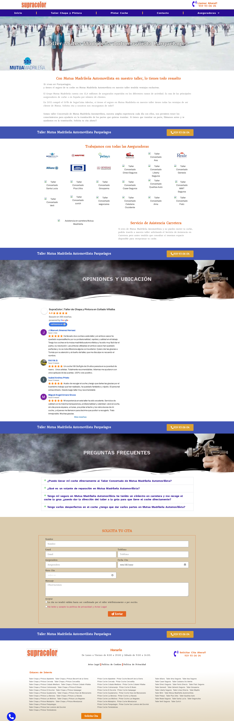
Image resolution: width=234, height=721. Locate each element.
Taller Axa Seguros (189, 679)
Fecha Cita (123, 560)
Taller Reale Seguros (163, 699)
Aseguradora (51, 560)
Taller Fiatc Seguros (196, 684)
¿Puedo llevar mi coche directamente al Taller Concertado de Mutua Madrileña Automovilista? (109, 481)
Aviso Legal (94, 664)
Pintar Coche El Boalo (127, 687)
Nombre (49, 539)
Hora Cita (50, 570)
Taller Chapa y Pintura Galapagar (68, 690)
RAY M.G (53, 360)
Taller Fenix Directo (180, 684)
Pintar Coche (119, 13)
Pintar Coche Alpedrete (106, 679)
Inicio (18, 13)
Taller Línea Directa (180, 690)
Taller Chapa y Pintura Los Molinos (42, 699)
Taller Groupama (192, 687)
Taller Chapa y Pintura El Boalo (70, 687)
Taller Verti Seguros (162, 701)
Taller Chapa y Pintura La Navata (69, 696)
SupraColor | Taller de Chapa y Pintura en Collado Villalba (82, 309)
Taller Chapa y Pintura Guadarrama (42, 693)
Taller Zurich (176, 701)
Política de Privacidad (134, 664)
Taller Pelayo (160, 696)
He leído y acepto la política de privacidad (70, 607)
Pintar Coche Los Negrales (129, 699)
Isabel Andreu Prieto (58, 378)
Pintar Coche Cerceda (106, 682)
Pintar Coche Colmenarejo (107, 687)
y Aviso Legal (100, 607)
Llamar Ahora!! (207, 3)
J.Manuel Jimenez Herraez (61, 330)
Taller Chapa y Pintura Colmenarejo (42, 687)
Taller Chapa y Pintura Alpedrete (41, 679)
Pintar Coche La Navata (127, 696)
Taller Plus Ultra (172, 696)
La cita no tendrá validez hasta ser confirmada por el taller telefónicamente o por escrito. (93, 602)
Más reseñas (80, 417)
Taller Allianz (160, 679)
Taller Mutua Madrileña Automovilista (179, 693)
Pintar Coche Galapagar (126, 690)
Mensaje (49, 581)
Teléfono (122, 550)
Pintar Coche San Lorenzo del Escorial (134, 704)
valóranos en (57, 324)
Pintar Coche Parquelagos (107, 704)
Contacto (163, 13)
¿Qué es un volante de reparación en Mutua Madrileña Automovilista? (93, 488)
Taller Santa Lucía (179, 699)
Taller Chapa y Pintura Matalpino (41, 701)
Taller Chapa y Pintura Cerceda (41, 682)
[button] (117, 481)
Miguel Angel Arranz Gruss (62, 395)
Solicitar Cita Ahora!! (193, 652)
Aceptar (49, 599)
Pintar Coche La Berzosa (107, 696)
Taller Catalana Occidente (182, 682)
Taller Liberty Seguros (163, 690)
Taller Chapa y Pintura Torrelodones (42, 710)
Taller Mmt (159, 693)
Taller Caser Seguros (163, 682)
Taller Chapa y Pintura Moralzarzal (69, 701)
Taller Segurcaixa (194, 699)
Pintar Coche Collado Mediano (109, 684)
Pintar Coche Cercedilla (125, 682)
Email (48, 550)
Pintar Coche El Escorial (106, 690)
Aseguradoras (207, 13)
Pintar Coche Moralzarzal (127, 701)
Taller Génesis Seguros (176, 687)
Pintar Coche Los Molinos (107, 699)
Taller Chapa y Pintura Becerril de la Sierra (71, 679)
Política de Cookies (111, 664)
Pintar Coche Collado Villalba (134, 684)
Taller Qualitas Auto (187, 696)
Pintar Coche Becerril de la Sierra (130, 679)
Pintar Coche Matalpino (106, 701)
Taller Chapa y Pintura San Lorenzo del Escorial (47, 707)
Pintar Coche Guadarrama (107, 693)
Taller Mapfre (195, 690)
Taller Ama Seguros (173, 679)
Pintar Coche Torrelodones (107, 707)
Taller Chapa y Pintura (66, 13)
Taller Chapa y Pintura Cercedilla (67, 682)
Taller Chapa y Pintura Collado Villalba (76, 684)
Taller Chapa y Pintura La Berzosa (42, 696)
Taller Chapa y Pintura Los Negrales (71, 699)
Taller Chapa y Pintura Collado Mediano (44, 684)
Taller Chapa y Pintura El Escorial (42, 690)
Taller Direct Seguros (163, 684)
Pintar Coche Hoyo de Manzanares (132, 693)
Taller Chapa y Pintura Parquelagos (42, 704)
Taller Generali (160, 687)
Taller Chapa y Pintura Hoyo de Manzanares (74, 693)
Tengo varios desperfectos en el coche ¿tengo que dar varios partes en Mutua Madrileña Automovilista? (116, 507)
